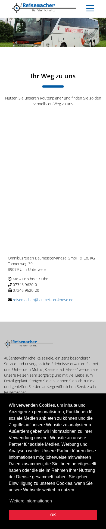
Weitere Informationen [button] (31, 501)
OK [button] (53, 515)
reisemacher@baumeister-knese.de (43, 299)
